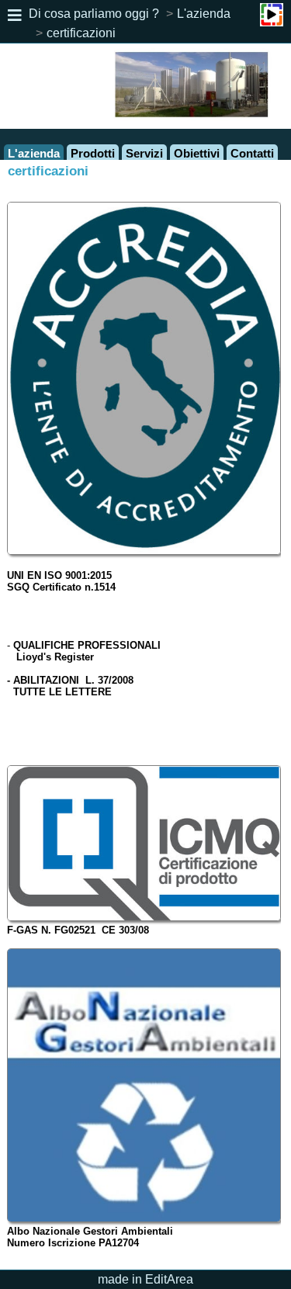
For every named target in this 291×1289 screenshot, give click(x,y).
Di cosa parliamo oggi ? (94, 13)
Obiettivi (197, 153)
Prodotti (93, 153)
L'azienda (203, 13)
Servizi (144, 153)
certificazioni (81, 33)
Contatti (252, 153)
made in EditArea (145, 1279)
